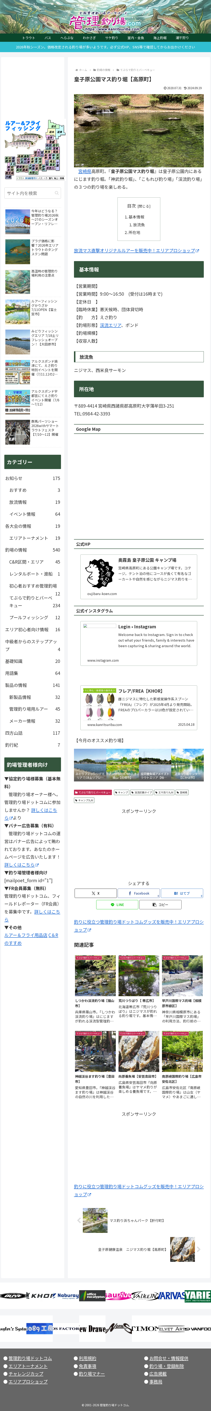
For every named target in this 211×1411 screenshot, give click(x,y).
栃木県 (54, 156)
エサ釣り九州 (165, 792)
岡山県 (25, 161)
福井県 (34, 153)
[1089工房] (39, 1328)
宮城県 (55, 148)
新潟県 (47, 151)
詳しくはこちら (19, 864)
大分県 (13, 165)
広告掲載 (158, 1373)
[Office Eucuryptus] (92, 1296)
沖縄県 (8, 177)
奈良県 (33, 167)
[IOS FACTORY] (66, 1328)
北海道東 (59, 132)
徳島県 (25, 170)
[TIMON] (145, 1328)
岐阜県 (41, 160)
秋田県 (49, 145)
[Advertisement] (139, 844)
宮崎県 (84, 171)
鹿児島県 (9, 173)
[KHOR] (39, 1296)
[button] (160, 904)
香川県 (25, 166)
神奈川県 (50, 168)
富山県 (42, 153)
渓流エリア (110, 325)
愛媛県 (19, 166)
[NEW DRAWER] (92, 1328)
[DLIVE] (13, 1296)
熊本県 (8, 169)
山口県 (18, 161)
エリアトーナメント (28, 1366)
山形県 (49, 148)
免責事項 (87, 1366)
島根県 (20, 156)
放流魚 (139, 224)
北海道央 (50, 132)
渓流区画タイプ (143, 792)
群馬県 (50, 156)
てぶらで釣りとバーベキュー (95, 792)
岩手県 (55, 145)
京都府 (32, 160)
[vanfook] (198, 1328)
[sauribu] (119, 1296)
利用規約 (87, 1358)
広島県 (21, 161)
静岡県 (43, 168)
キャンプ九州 (85, 800)
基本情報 (136, 217)
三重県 (36, 167)
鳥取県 (26, 156)
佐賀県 (10, 160)
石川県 (38, 153)
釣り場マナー (92, 1373)
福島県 (55, 151)
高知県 (19, 170)
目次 (131, 206)
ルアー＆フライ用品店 (25, 935)
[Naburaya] (66, 1296)
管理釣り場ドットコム (30, 1358)
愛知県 (40, 167)
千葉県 (58, 165)
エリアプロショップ (28, 1381)
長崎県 (6, 160)
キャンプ (123, 792)
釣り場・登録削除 (166, 1366)
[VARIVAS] (171, 1296)
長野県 (46, 157)
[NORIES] (119, 1328)
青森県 (52, 142)
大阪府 (30, 167)
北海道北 (52, 124)
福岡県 (13, 160)
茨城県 (58, 156)
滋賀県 (36, 160)
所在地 (134, 232)
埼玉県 (52, 161)
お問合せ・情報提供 (168, 1358)
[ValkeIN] (145, 1296)
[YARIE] (198, 1296)
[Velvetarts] (171, 1328)
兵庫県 (28, 161)
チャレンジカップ (26, 1373)
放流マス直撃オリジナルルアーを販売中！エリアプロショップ (134, 250)
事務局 (155, 1381)
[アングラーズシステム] (13, 1328)
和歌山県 (33, 172)
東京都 (52, 164)
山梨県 (46, 163)
